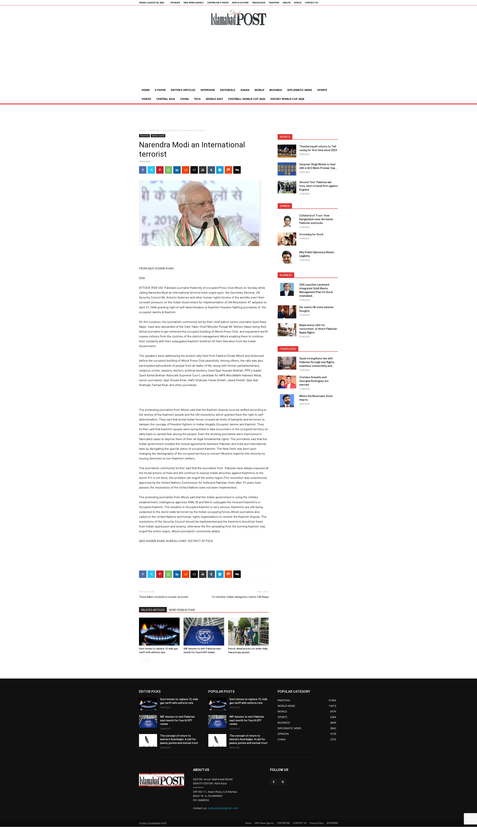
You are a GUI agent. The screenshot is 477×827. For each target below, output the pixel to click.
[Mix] (228, 170)
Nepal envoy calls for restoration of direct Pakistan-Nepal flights (318, 329)
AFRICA (297, 2)
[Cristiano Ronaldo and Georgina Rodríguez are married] (287, 381)
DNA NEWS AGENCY (194, 2)
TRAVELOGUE (258, 2)
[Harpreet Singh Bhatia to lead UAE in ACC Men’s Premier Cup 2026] (287, 168)
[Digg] (237, 170)
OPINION (175, 2)
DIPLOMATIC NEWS (299, 90)
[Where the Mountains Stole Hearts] (287, 400)
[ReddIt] (185, 170)
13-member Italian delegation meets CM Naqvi (240, 597)
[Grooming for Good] (287, 239)
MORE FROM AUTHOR (182, 609)
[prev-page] (141, 659)
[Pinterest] (160, 170)
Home (146, 90)
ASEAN (245, 90)
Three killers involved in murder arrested (163, 597)
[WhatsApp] (168, 170)
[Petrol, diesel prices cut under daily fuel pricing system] (248, 632)
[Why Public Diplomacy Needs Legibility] (287, 256)
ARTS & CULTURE (240, 2)
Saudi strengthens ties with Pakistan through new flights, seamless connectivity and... (317, 362)
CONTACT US (311, 2)
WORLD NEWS (158, 135)
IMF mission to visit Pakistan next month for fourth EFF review (177, 720)
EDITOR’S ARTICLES (183, 90)
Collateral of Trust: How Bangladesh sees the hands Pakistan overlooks (316, 219)
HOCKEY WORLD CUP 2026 (287, 99)
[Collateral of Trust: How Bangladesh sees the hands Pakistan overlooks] (287, 220)
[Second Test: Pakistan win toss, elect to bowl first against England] (287, 186)
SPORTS (322, 90)
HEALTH (286, 2)
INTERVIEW (207, 90)
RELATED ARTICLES (153, 609)
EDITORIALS (227, 90)
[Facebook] (142, 170)
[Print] (202, 170)
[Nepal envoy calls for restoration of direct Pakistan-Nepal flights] (287, 329)
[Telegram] (220, 170)
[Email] (194, 170)
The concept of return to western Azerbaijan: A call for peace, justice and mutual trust (179, 739)
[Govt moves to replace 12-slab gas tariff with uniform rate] (159, 632)
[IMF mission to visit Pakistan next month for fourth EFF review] (204, 632)
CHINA (184, 99)
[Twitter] (151, 170)
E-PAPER (160, 90)
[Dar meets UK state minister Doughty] (287, 311)
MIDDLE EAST (214, 99)
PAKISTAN (274, 2)
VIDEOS (146, 99)
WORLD (259, 90)
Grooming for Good (311, 234)
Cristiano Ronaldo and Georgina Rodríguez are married (313, 381)
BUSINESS (275, 90)
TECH (197, 99)
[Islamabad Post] (238, 18)
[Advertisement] (238, 57)
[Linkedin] (177, 170)
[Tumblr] (211, 170)
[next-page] (147, 659)
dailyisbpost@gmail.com (223, 808)
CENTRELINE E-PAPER (217, 2)
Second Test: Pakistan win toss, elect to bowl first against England (318, 186)
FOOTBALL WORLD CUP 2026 (246, 99)
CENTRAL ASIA (165, 99)
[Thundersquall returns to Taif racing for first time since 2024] (287, 151)
